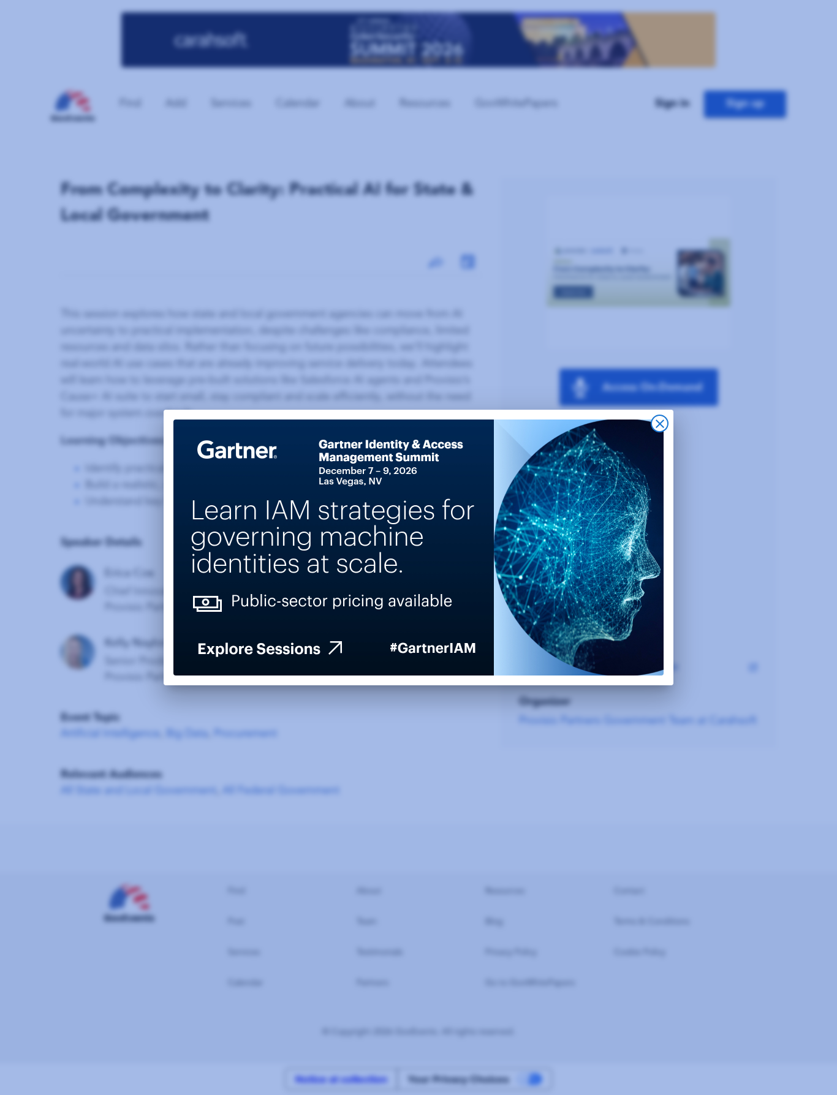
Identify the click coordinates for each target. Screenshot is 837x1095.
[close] (659, 423)
